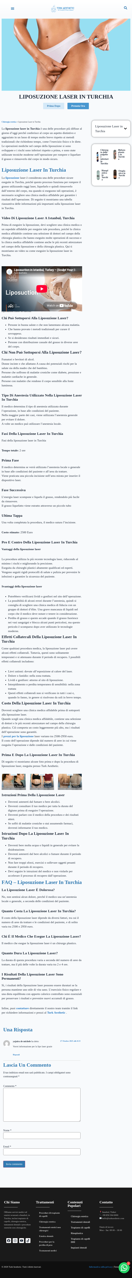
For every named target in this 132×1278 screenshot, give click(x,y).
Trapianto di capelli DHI (80, 1240)
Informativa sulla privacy (101, 1267)
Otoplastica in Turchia (121, 174)
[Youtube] (21, 1240)
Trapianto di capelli (80, 1227)
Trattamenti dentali (80, 1222)
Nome (7, 1130)
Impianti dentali (79, 1248)
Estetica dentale (46, 1236)
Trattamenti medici (48, 1250)
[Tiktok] (28, 1240)
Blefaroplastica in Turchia (121, 154)
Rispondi (16, 1055)
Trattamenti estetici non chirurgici (50, 1229)
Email (7, 1146)
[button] (12, 8)
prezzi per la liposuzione (18, 736)
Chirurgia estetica (9, 122)
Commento (9, 1086)
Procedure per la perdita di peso (46, 1243)
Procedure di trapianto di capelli (49, 1214)
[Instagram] (15, 1240)
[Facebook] (8, 1240)
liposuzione (12, 177)
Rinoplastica (77, 1233)
